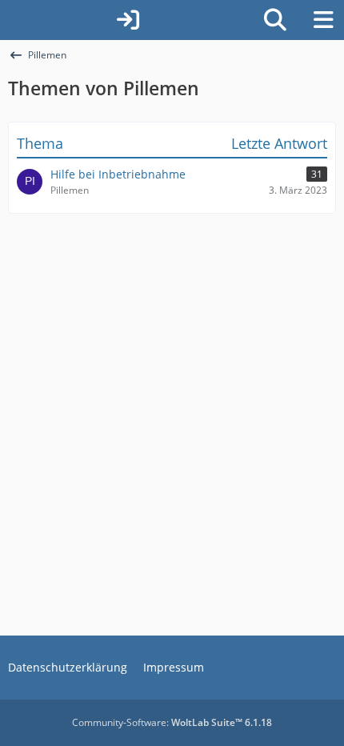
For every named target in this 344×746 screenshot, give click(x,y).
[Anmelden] (128, 20)
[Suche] (275, 20)
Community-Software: (172, 722)
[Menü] (323, 20)
